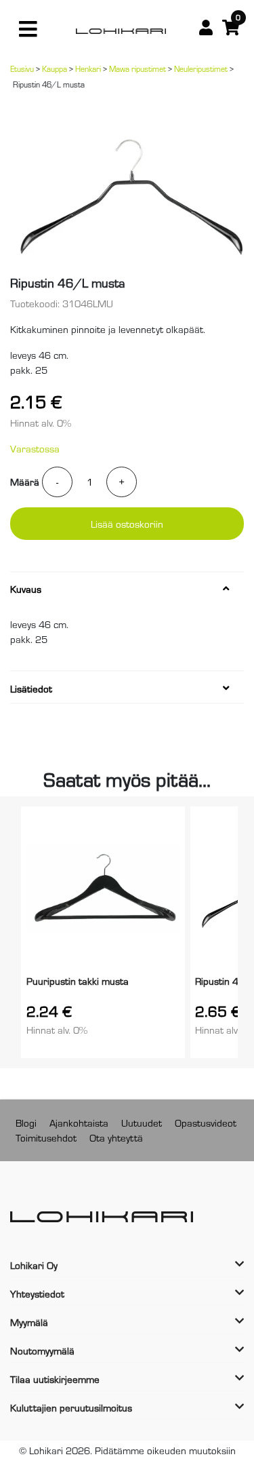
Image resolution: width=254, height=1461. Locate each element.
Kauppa (54, 68)
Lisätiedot (31, 688)
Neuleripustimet (201, 68)
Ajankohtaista (78, 1122)
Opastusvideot (205, 1122)
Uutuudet (141, 1122)
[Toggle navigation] (27, 29)
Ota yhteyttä (116, 1137)
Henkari (88, 68)
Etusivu (22, 68)
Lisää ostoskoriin (127, 523)
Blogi (26, 1122)
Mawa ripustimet (137, 68)
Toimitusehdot (46, 1137)
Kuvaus (25, 589)
